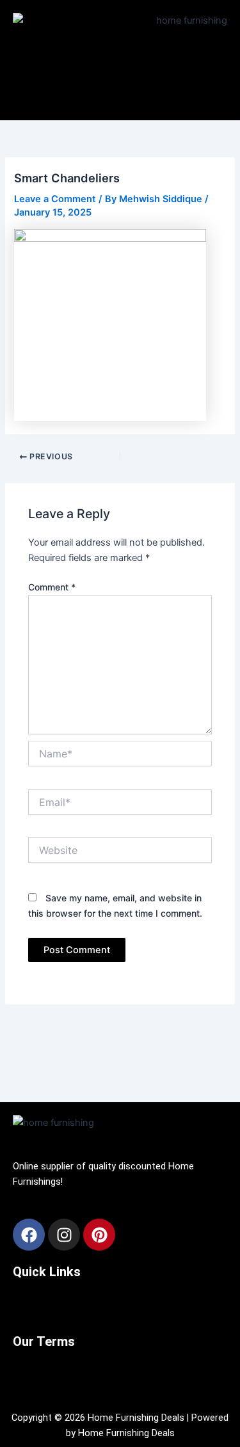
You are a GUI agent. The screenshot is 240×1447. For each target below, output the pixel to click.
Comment (52, 586)
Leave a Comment (55, 199)
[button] (119, 93)
